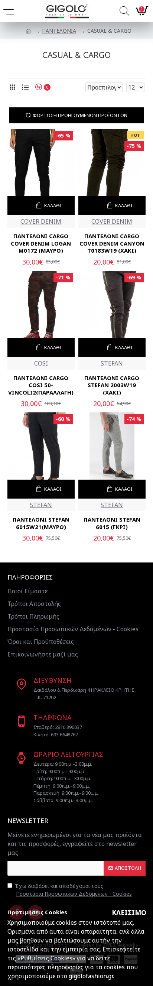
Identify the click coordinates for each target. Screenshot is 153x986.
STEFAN (112, 363)
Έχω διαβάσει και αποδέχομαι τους (73, 889)
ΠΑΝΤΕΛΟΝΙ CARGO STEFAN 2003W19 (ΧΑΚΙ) (111, 385)
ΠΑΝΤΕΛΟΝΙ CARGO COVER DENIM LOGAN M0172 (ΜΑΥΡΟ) (41, 243)
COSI (41, 363)
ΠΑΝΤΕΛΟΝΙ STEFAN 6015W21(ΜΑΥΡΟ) (41, 523)
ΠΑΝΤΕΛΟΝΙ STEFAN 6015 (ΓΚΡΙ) (112, 523)
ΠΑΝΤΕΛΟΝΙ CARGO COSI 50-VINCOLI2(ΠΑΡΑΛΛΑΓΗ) (41, 385)
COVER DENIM (40, 221)
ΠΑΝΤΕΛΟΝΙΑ (59, 30)
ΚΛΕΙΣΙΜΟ (129, 912)
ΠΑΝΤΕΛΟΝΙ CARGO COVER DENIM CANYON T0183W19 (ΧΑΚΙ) (111, 243)
